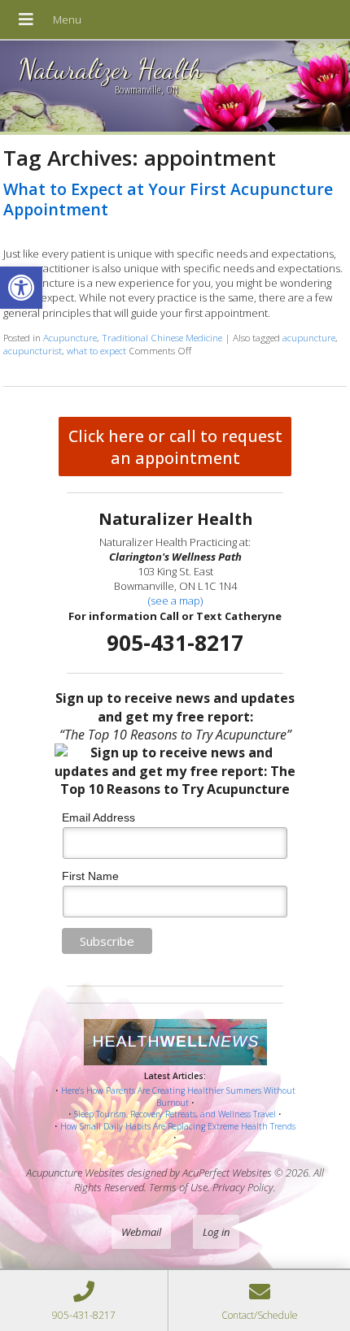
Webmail (141, 1232)
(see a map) (175, 600)
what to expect (96, 350)
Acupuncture (70, 337)
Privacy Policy (242, 1187)
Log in (216, 1232)
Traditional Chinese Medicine (162, 337)
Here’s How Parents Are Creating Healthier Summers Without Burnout (178, 1096)
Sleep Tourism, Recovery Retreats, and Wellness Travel (175, 1114)
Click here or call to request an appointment (175, 447)
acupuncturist (32, 350)
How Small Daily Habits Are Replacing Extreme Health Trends (177, 1126)
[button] (21, 288)
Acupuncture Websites (75, 1172)
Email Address (98, 817)
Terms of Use (178, 1187)
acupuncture (308, 337)
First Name (90, 875)
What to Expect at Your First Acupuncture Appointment (168, 199)
